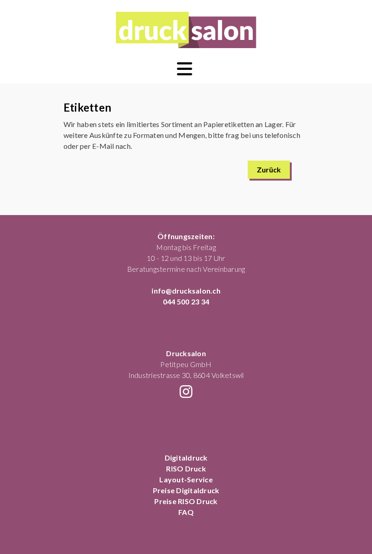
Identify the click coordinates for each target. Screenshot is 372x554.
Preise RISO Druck (185, 501)
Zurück (269, 169)
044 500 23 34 (186, 301)
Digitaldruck (186, 457)
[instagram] (186, 391)
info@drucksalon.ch (186, 290)
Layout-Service (186, 479)
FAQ (186, 512)
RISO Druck (186, 468)
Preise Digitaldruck (186, 490)
